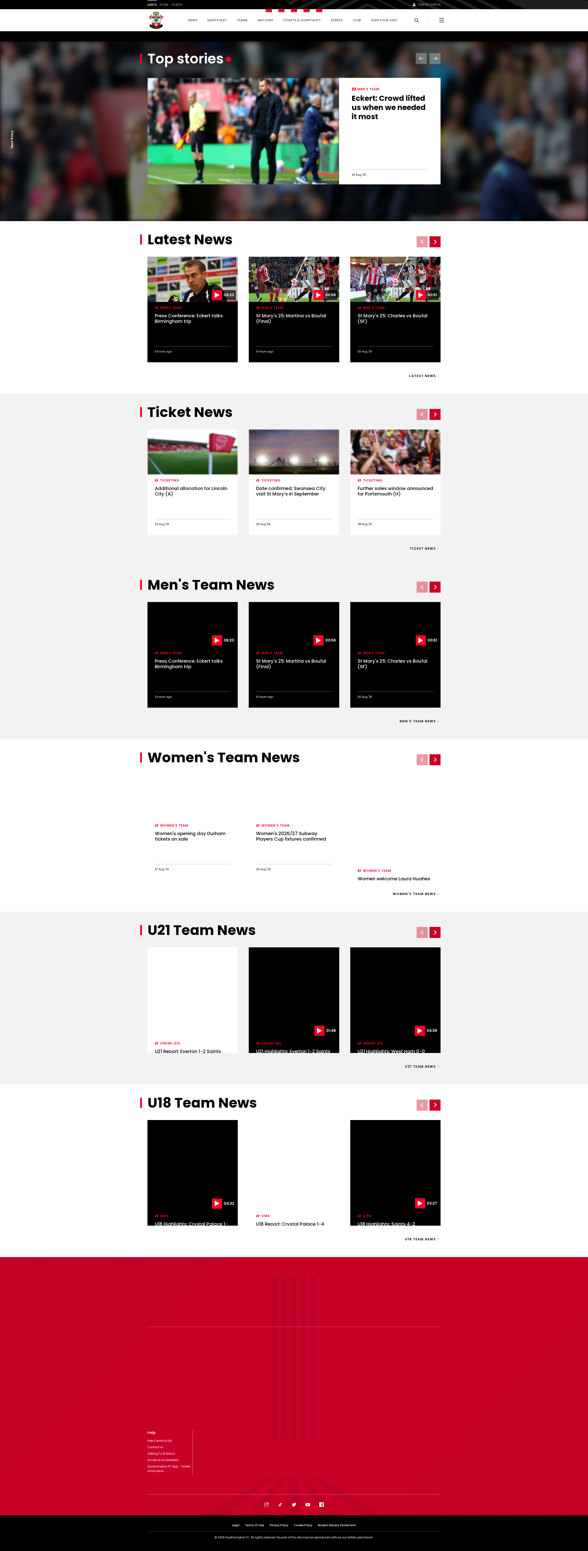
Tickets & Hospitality (302, 20)
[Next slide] (435, 241)
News (192, 20)
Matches (265, 20)
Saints (152, 5)
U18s (164, 1216)
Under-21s (170, 1043)
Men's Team (368, 89)
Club (357, 20)
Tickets (176, 5)
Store (164, 5)
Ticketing (169, 480)
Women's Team (174, 825)
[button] (12, 152)
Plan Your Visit (384, 20)
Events (336, 20)
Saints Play (217, 20)
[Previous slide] (422, 241)
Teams (242, 20)
